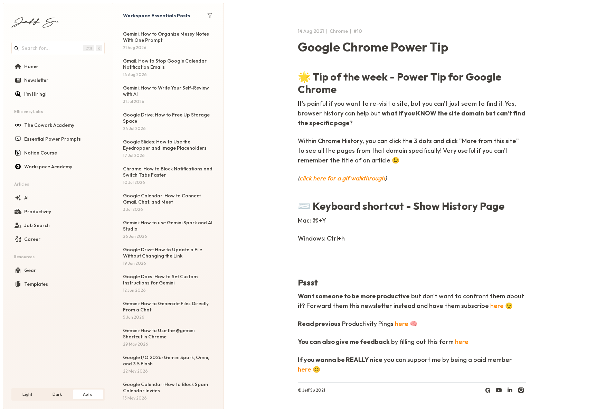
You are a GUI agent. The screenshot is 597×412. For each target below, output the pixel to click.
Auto (88, 394)
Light (27, 394)
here (497, 306)
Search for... (36, 48)
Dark (57, 394)
